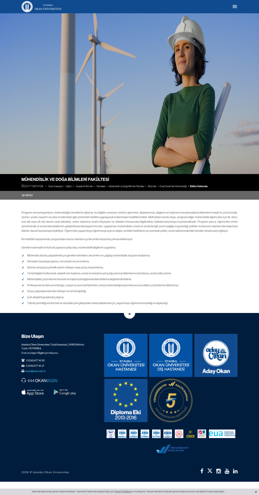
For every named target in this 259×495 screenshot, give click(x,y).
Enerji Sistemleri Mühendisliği (173, 186)
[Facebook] (201, 471)
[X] (210, 470)
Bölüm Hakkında (199, 186)
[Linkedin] (235, 471)
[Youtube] (227, 471)
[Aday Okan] (216, 355)
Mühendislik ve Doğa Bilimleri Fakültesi (65, 179)
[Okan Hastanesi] (126, 355)
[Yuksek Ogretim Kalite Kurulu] (171, 400)
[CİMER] (190, 434)
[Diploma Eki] (126, 400)
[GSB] (179, 434)
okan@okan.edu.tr (35, 371)
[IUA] (202, 434)
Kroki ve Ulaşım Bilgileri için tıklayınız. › (40, 352)
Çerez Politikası (123, 491)
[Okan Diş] (171, 355)
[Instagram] (218, 471)
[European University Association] (222, 434)
